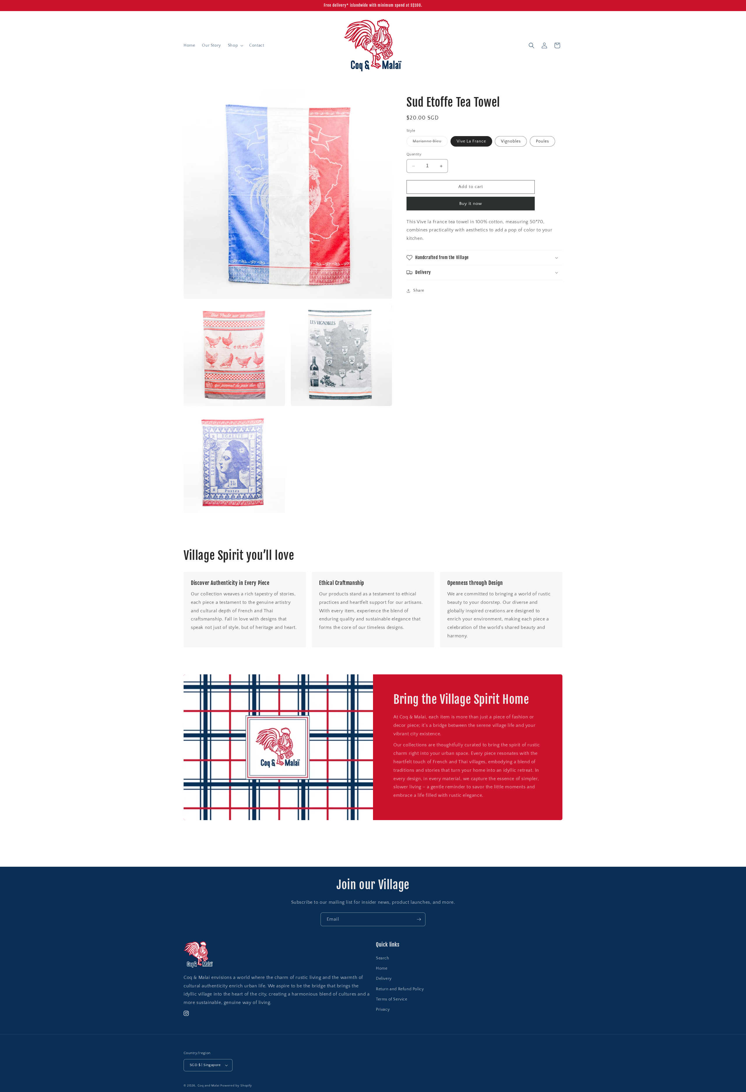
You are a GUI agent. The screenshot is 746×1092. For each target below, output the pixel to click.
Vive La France (471, 141)
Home (381, 968)
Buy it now (470, 203)
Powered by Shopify (236, 1085)
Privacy (383, 1009)
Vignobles (511, 141)
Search (382, 958)
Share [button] (418, 291)
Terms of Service (391, 999)
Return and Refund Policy (400, 989)
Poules (542, 141)
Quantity (414, 154)
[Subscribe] (418, 919)
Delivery (384, 978)
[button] (235, 45)
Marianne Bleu (430, 143)
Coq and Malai (208, 1085)
